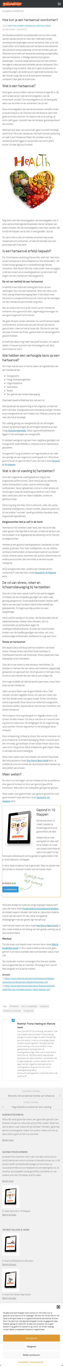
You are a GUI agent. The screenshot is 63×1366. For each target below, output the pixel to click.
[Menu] (59, 4)
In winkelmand (10, 889)
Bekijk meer (8, 1140)
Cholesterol (14, 1006)
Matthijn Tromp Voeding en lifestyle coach (29, 26)
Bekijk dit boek (9, 1214)
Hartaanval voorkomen (12, 1011)
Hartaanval (44, 1006)
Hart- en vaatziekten (29, 1006)
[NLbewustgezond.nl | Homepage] (15, 3)
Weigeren (31, 1346)
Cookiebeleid (23, 1362)
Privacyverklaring (36, 1362)
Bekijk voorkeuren (31, 1355)
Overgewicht (28, 1011)
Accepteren (31, 1338)
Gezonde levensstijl (13, 11)
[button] (58, 1306)
